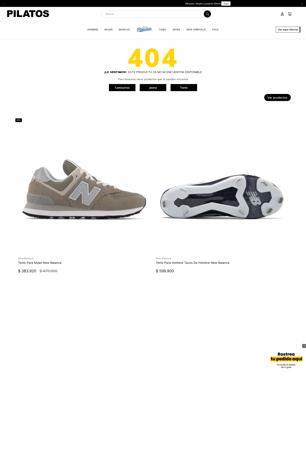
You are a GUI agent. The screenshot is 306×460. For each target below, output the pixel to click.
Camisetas (122, 87)
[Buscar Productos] (207, 14)
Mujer (108, 29)
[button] (288, 30)
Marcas (124, 29)
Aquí (171, 3)
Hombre (92, 29)
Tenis (162, 29)
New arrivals (196, 29)
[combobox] (156, 14)
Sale (215, 29)
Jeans (176, 29)
